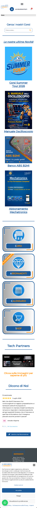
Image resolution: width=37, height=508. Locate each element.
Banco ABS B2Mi (18, 165)
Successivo (14, 426)
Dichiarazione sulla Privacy (20, 505)
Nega (18, 496)
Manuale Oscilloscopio (18, 131)
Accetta (19, 490)
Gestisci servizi (18, 485)
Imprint (31, 505)
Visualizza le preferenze (18, 501)
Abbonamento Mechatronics (18, 210)
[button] (34, 465)
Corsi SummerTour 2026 (18, 84)
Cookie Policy (7, 505)
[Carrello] (31, 9)
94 (8, 426)
